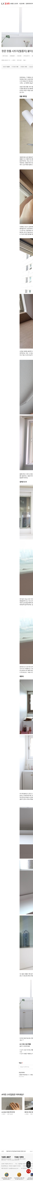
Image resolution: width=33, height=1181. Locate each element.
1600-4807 (6, 1157)
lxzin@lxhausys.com (13, 1168)
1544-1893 (19, 1157)
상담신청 (29, 1165)
